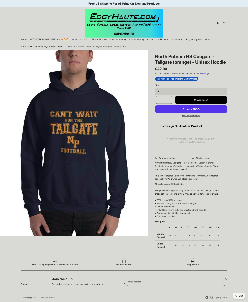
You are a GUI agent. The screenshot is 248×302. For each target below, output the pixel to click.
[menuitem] (207, 39)
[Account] (218, 23)
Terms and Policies (47, 297)
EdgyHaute (31, 297)
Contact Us (26, 284)
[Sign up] (223, 281)
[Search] (212, 23)
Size (157, 85)
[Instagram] (212, 297)
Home (23, 46)
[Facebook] (207, 297)
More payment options (191, 116)
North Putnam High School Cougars (47, 46)
